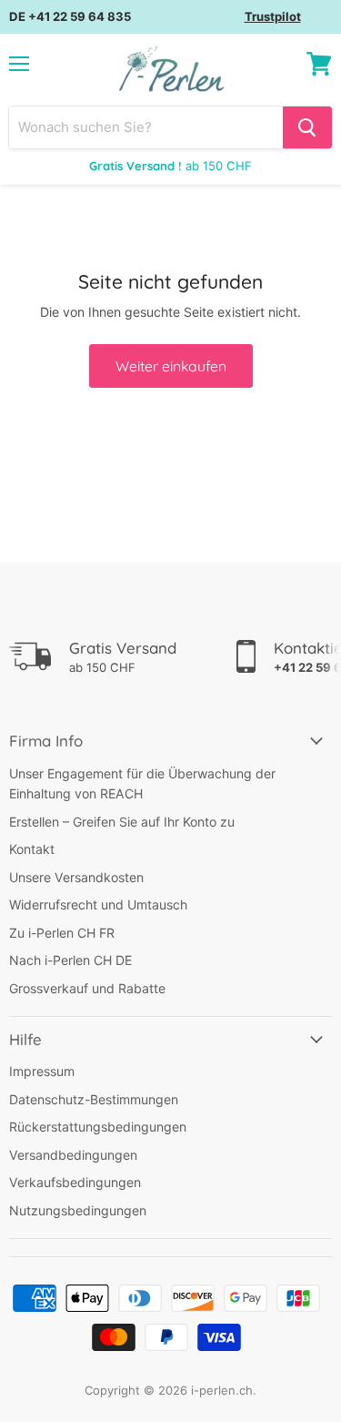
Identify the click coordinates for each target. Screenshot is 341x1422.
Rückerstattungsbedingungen (97, 1126)
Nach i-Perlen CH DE (70, 960)
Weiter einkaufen (170, 366)
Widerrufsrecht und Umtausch (98, 904)
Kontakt (32, 849)
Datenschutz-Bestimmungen (93, 1099)
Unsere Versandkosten (76, 877)
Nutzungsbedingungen (77, 1210)
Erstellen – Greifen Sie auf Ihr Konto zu (122, 821)
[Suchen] (307, 127)
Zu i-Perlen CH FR (62, 932)
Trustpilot (273, 16)
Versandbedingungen (73, 1155)
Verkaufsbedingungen (75, 1182)
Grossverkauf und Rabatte (87, 988)
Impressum (42, 1071)
